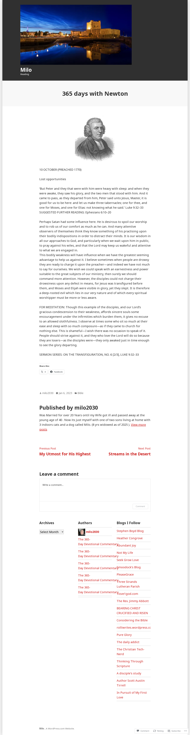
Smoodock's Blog (129, 567)
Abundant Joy (126, 545)
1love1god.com (127, 594)
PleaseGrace (125, 574)
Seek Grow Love (128, 560)
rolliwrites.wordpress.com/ (136, 627)
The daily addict (128, 642)
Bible (80, 393)
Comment (140, 506)
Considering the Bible (132, 620)
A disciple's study (129, 673)
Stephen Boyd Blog (130, 531)
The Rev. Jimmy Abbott (133, 601)
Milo (26, 69)
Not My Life (125, 553)
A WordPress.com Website (60, 728)
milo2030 (47, 393)
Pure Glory (124, 635)
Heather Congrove (130, 538)
